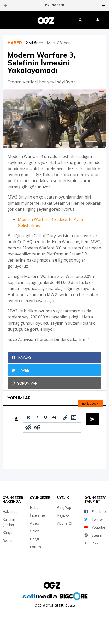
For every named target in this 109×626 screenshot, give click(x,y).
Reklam (9, 540)
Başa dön (90, 403)
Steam (97, 535)
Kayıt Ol (63, 515)
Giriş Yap (64, 507)
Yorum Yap (27, 383)
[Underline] (45, 417)
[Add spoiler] (28, 427)
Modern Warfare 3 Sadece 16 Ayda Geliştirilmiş (50, 222)
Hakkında (10, 511)
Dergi (34, 539)
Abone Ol (64, 523)
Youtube (98, 527)
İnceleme (37, 515)
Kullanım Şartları (9, 522)
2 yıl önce (36, 42)
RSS (95, 543)
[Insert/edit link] (65, 417)
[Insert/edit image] (73, 417)
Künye (8, 532)
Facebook (100, 511)
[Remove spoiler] (37, 427)
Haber (35, 507)
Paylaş (24, 357)
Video (34, 523)
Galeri (34, 531)
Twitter (97, 519)
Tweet (24, 370)
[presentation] (5, 5)
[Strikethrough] (54, 417)
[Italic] (37, 417)
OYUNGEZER (54, 5)
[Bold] (28, 417)
